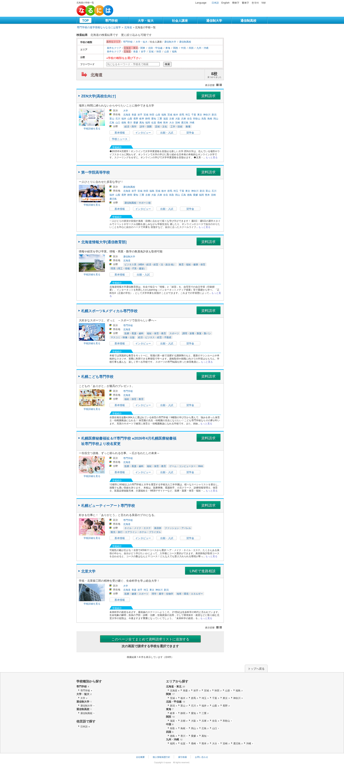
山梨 (129, 118)
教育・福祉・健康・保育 (192, 264)
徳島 (123, 122)
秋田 (158, 51)
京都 (171, 118)
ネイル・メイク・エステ (137, 528)
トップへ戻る (256, 668)
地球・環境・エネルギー (190, 593)
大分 (171, 122)
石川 (117, 118)
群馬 (181, 114)
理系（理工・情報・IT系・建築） (128, 268)
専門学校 (111, 20)
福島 (174, 51)
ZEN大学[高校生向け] (98, 96)
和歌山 (196, 118)
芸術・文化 (161, 126)
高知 (141, 122)
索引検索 (182, 756)
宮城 (151, 51)
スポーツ (174, 333)
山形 (166, 51)
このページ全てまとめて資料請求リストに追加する (150, 638)
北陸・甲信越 (155, 47)
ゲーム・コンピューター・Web (186, 466)
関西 (175, 47)
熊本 (165, 122)
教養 (188, 126)
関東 (142, 47)
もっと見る (212, 157)
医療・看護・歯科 (134, 333)
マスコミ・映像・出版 (123, 337)
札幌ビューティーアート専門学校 (108, 505)
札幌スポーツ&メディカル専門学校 (109, 310)
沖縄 (192, 122)
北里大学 (88, 571)
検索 (167, 64)
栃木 (175, 114)
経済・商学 (130, 126)
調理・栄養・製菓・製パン (196, 333)
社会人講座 (180, 20)
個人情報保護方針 (161, 756)
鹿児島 (184, 122)
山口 (117, 122)
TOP (85, 20)
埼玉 (187, 114)
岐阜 (141, 118)
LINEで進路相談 (203, 570)
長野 (135, 118)
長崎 (159, 122)
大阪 (177, 118)
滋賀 (165, 118)
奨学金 (190, 132)
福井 (123, 118)
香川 (129, 122)
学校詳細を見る (92, 128)
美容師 (157, 528)
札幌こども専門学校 (97, 376)
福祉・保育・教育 (156, 333)
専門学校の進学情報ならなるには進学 (99, 27)
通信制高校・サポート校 (137, 202)
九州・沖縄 (202, 47)
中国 (183, 47)
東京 (199, 114)
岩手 (143, 51)
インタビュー (143, 132)
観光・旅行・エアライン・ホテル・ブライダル (136, 531)
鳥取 (203, 118)
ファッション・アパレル (178, 528)
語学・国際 (146, 126)
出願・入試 (166, 132)
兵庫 (183, 118)
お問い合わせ (201, 756)
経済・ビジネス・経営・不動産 (154, 337)
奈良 (189, 118)
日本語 (215, 2)
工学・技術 (176, 126)
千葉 (193, 114)
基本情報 (119, 132)
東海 (167, 47)
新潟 (214, 114)
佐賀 (153, 122)
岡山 (215, 118)
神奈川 (206, 114)
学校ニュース (119, 139)
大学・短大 (146, 20)
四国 (191, 47)
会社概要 (140, 756)
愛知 (153, 118)
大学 (125, 110)
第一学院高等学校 (95, 172)
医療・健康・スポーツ (136, 593)
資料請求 (208, 95)
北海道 (128, 27)
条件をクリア (114, 47)
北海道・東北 (175, 686)
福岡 (147, 122)
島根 (209, 118)
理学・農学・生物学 (162, 593)
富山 (111, 118)
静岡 (147, 118)
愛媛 (135, 122)
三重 (159, 118)
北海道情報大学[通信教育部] (104, 241)
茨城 (169, 114)
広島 (111, 122)
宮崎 (177, 122)
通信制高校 (248, 20)
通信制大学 (214, 20)
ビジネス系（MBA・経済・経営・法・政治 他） (150, 264)
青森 (135, 51)
